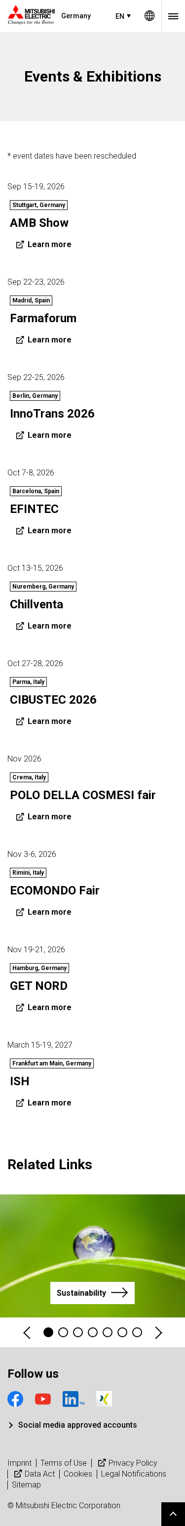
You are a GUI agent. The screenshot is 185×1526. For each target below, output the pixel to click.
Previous (28, 1332)
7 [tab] (137, 1332)
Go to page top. (173, 1514)
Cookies (78, 1474)
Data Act (40, 1474)
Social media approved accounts (77, 1425)
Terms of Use (63, 1463)
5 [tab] (107, 1332)
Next (158, 1332)
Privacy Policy (133, 1463)
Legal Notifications (133, 1474)
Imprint (19, 1463)
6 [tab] (122, 1332)
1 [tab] (48, 1332)
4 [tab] (93, 1332)
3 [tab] (78, 1332)
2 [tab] (63, 1332)
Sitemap (26, 1484)
